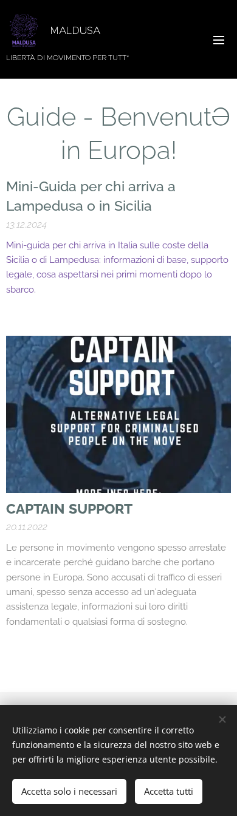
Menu (219, 39)
